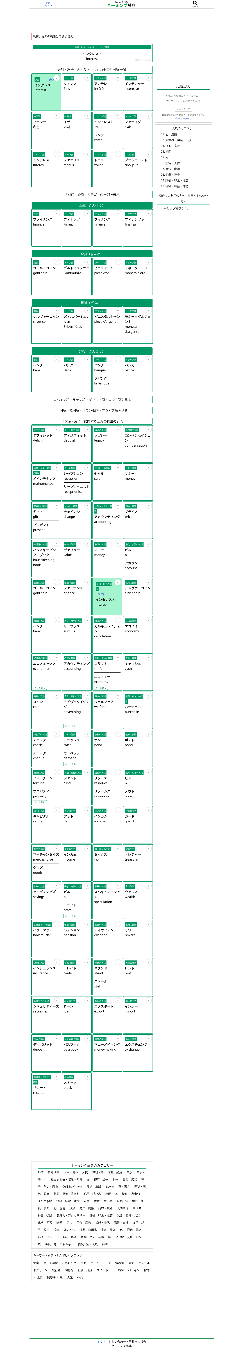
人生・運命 (71, 1172)
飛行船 (56, 1270)
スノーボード (106, 1270)
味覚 (59, 1223)
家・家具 (124, 1187)
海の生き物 (45, 1201)
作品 (80, 1277)
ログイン (48, 5)
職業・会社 (121, 1223)
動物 (116, 1179)
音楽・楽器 (130, 1179)
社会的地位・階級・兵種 (67, 1179)
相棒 (121, 1270)
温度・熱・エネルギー (59, 1244)
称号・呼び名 (93, 1194)
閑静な (69, 1270)
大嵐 (36, 1263)
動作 (41, 1172)
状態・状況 (102, 1223)
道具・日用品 (88, 1230)
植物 (57, 1230)
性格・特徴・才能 (68, 1201)
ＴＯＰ (101, 1342)
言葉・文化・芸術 (93, 1237)
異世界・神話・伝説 (178, 140)
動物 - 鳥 (98, 1172)
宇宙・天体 (108, 1230)
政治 (72, 1208)
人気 (70, 1277)
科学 (105, 1244)
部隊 (147, 1270)
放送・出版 (94, 1187)
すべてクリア (183, 109)
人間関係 (123, 1208)
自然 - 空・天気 (88, 1244)
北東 (40, 1277)
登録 (48, 3)
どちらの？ (69, 1263)
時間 (108, 1194)
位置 (97, 1201)
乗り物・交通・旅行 (128, 1237)
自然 (129, 1172)
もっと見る (39, 687)
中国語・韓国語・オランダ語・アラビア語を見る (92, 410)
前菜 (131, 1263)
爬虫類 (136, 1194)
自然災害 (54, 1172)
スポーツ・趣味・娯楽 (62, 1237)
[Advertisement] (121, 21)
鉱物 (87, 1201)
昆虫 (70, 1223)
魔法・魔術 (87, 1208)
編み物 (120, 1263)
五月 (84, 1263)
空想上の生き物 (72, 1187)
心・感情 (60, 1208)
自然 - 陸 (123, 1201)
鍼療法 (51, 1277)
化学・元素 (45, 1223)
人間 (85, 1172)
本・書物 (121, 1194)
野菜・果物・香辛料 (67, 1194)
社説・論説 (85, 1270)
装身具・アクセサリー (71, 1215)
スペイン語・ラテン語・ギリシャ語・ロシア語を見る (92, 399)
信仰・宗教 (84, 1223)
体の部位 (70, 1230)
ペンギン (134, 1270)
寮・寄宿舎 (50, 1263)
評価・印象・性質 (101, 1215)
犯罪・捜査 (105, 1208)
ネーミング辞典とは (174, 208)
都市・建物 (101, 1179)
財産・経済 (115, 1172)
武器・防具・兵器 (129, 1215)
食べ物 (108, 1201)
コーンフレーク (101, 1263)
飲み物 (110, 1187)
